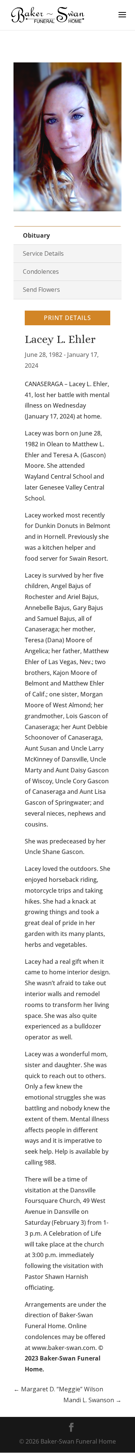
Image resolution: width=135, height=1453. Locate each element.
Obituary (36, 235)
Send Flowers (41, 289)
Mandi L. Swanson (92, 1400)
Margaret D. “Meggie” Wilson (58, 1389)
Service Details (43, 253)
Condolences (41, 271)
